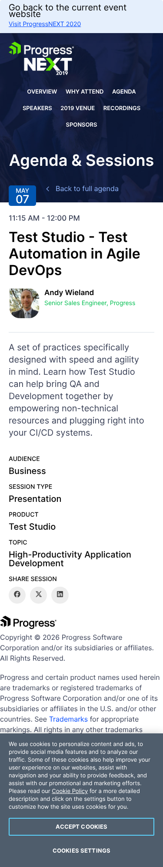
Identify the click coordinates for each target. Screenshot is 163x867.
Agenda (124, 91)
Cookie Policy (70, 791)
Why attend (85, 91)
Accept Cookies (82, 826)
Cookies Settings (81, 850)
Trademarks (68, 719)
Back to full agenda (87, 188)
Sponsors (81, 124)
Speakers (37, 108)
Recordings (121, 108)
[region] (81, 800)
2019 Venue (77, 108)
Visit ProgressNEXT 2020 (45, 24)
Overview (42, 91)
